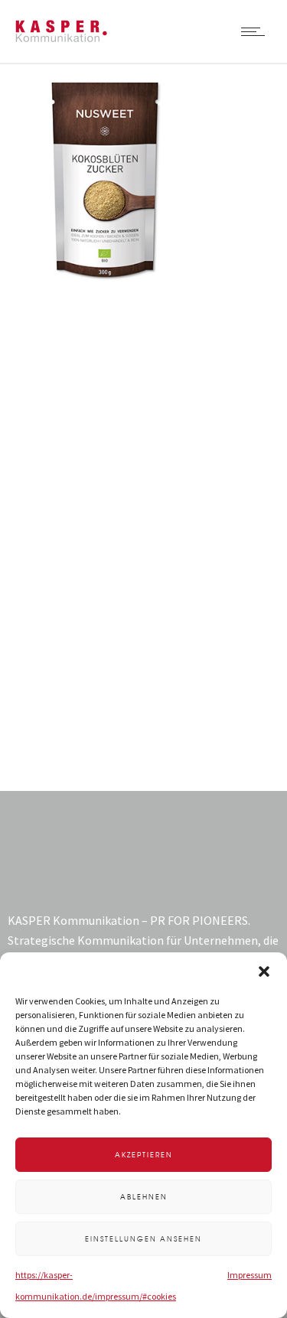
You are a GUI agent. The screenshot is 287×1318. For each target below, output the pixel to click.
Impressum (249, 1275)
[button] (264, 971)
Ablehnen (144, 1197)
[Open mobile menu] (256, 31)
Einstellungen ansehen (143, 1239)
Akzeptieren (144, 1155)
